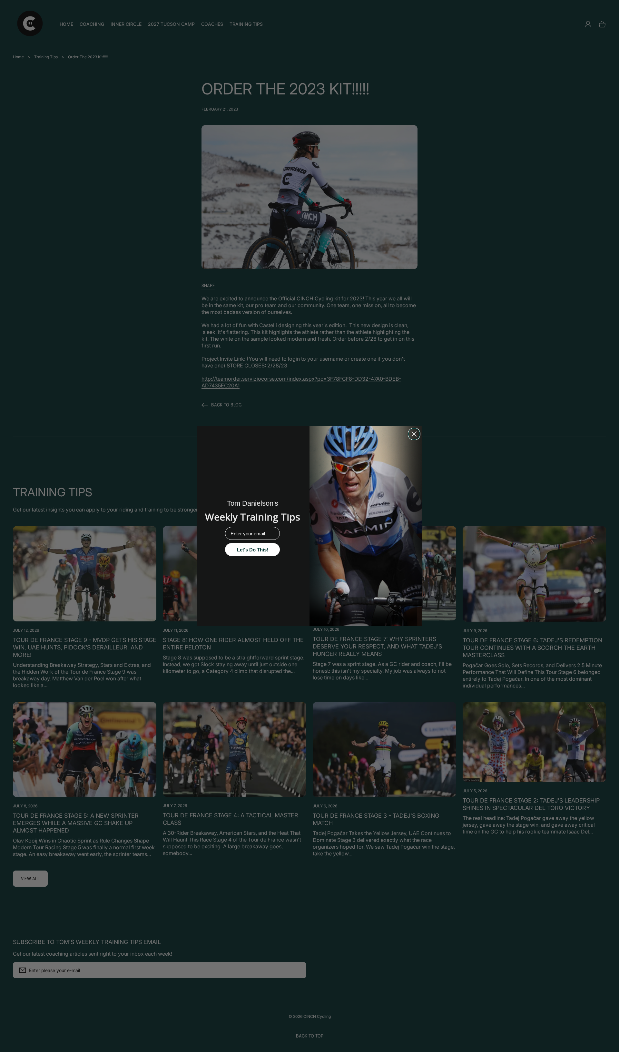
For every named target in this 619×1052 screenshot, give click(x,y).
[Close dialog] (414, 434)
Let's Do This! (252, 549)
